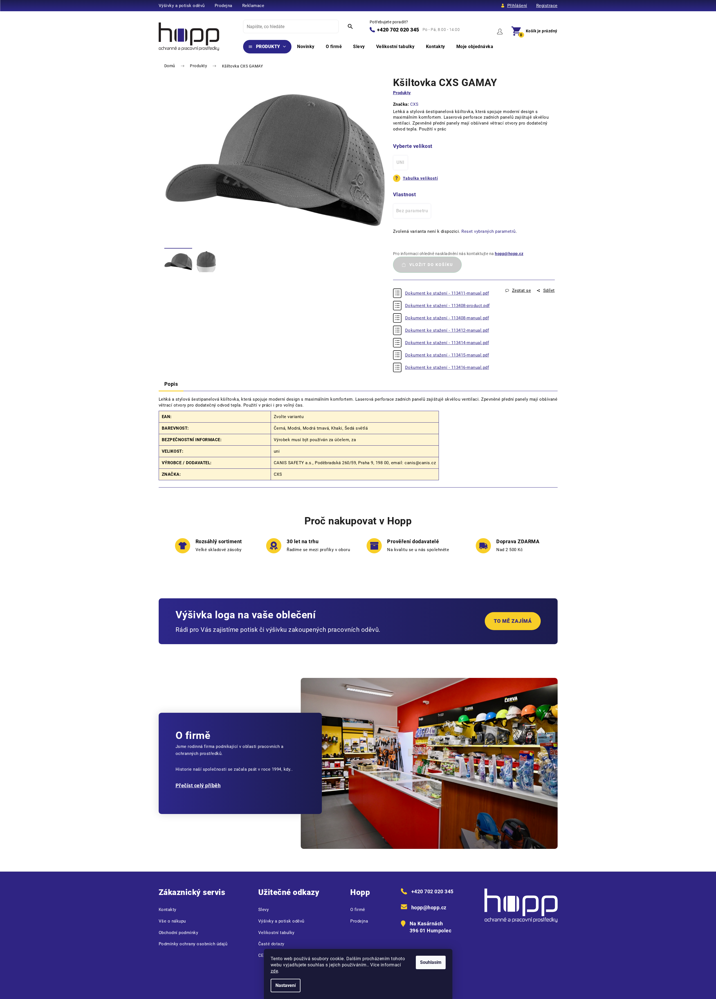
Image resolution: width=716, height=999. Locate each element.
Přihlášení (517, 5)
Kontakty (167, 909)
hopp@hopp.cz (509, 253)
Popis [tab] (171, 384)
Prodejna (223, 5)
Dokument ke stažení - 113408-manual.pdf (447, 318)
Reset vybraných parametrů (488, 231)
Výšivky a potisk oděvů (182, 5)
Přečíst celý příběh (198, 785)
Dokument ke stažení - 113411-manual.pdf (447, 293)
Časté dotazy (271, 943)
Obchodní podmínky (178, 932)
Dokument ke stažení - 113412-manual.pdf (447, 330)
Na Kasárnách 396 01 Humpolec (431, 927)
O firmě (357, 909)
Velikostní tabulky (276, 932)
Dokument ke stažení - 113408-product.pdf (447, 305)
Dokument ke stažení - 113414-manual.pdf (447, 342)
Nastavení (285, 985)
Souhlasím (430, 962)
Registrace (547, 5)
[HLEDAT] (350, 26)
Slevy (263, 909)
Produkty (402, 92)
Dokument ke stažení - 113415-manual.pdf (447, 355)
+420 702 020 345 (398, 30)
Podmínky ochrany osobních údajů (193, 943)
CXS (414, 104)
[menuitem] (267, 46)
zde (274, 971)
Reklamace (253, 5)
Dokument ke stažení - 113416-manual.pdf (447, 367)
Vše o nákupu (172, 921)
